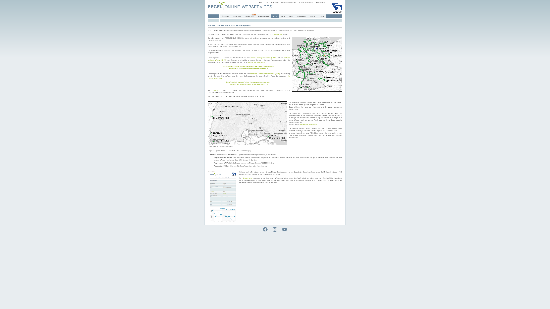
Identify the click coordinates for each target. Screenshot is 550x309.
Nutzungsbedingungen (288, 2)
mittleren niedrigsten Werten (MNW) (263, 58)
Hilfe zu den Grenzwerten (256, 62)
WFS (283, 16)
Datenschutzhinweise (306, 2)
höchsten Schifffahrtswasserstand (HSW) (265, 74)
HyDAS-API (249, 16)
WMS (275, 16)
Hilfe (260, 2)
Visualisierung (263, 16)
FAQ (322, 16)
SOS (290, 16)
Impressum (274, 2)
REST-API (237, 16)
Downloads (301, 16)
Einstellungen (320, 2)
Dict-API (313, 16)
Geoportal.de (277, 34)
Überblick (225, 16)
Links (266, 2)
